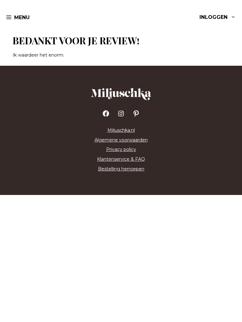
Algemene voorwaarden (121, 140)
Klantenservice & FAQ (121, 159)
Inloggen (213, 17)
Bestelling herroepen (121, 169)
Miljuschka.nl (121, 130)
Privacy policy (121, 149)
